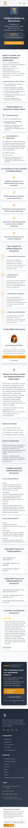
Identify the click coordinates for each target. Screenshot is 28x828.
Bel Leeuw (15, 360)
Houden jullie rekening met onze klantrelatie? (10, 564)
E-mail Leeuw (15, 357)
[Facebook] (3, 730)
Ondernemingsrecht (9, 750)
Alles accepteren (8, 825)
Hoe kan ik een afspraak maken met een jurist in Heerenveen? (12, 596)
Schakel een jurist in (9, 759)
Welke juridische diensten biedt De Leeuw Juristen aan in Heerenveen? (13, 590)
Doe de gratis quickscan (11, 691)
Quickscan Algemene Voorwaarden (14, 777)
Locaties (6, 764)
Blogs (5, 769)
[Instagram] (16, 730)
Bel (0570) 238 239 (15, 697)
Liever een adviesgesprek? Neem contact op (14, 701)
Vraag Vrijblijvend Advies (14, 43)
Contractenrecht (8, 744)
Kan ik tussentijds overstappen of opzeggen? (11, 569)
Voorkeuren (8, 822)
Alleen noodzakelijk (18, 822)
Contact (6, 775)
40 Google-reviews (14, 35)
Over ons (6, 767)
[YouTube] (12, 730)
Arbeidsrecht (7, 739)
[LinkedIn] (8, 730)
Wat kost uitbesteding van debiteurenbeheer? (9, 558)
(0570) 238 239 (9, 791)
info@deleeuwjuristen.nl (11, 794)
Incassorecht (7, 742)
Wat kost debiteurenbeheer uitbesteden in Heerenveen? (13, 601)
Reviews (6, 772)
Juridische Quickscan (10, 761)
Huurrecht (7, 747)
